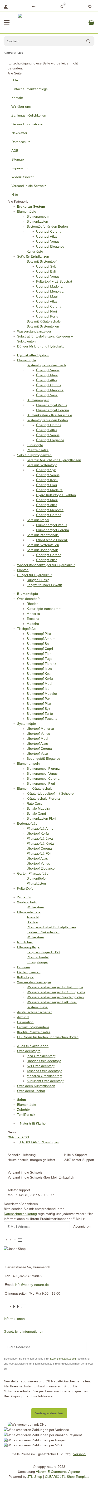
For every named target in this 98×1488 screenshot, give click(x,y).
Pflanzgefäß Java (40, 838)
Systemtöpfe (26, 723)
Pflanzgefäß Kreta (40, 843)
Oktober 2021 (18, 1137)
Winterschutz (27, 902)
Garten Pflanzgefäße (33, 873)
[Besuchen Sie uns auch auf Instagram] (16, 1240)
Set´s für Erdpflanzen (33, 256)
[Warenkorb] (91, 22)
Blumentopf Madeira (42, 693)
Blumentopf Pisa (39, 634)
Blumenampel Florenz (43, 768)
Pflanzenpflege (28, 947)
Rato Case (35, 803)
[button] (34, 6)
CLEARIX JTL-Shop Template (67, 1476)
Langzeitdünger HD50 (43, 952)
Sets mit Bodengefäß (42, 550)
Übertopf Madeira (49, 286)
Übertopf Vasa (47, 395)
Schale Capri (36, 813)
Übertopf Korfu (47, 316)
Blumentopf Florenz (41, 664)
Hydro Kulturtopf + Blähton (56, 495)
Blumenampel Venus (51, 405)
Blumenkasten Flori (41, 818)
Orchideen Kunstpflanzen (36, 1086)
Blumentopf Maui (39, 683)
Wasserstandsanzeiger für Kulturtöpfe (55, 987)
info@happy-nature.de (32, 1285)
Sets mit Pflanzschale (43, 535)
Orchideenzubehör (31, 1091)
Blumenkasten (37, 221)
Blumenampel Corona (52, 410)
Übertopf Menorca (50, 291)
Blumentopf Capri (40, 649)
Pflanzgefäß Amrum (41, 828)
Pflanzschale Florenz (52, 540)
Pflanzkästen (36, 883)
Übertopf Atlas (46, 236)
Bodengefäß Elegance (43, 758)
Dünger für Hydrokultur (34, 575)
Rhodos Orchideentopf (44, 1061)
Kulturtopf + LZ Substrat (54, 281)
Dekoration (25, 1022)
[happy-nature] (49, 22)
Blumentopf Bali (38, 644)
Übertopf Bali (46, 271)
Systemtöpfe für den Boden (47, 226)
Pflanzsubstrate (28, 912)
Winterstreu (35, 907)
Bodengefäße (27, 823)
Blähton (23, 570)
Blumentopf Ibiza (39, 669)
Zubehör (23, 1109)
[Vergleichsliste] (62, 6)
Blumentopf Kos (38, 673)
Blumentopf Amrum (41, 639)
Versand (79, 1454)
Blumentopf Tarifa (40, 713)
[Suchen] (90, 41)
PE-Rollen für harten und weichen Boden (47, 1037)
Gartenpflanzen (28, 972)
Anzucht (33, 917)
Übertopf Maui (47, 296)
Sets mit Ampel (38, 520)
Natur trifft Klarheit (33, 1123)
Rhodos (32, 604)
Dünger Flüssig (38, 580)
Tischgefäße (26, 629)
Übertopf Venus (47, 241)
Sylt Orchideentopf (40, 1066)
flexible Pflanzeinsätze (33, 1032)
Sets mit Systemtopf (42, 261)
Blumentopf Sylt (38, 708)
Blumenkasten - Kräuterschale (49, 415)
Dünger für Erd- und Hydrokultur (41, 346)
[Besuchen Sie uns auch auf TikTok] (20, 1240)
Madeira (33, 624)
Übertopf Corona (48, 231)
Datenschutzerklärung (20, 1214)
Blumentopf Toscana (42, 718)
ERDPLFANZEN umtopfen (39, 1142)
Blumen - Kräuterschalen (35, 788)
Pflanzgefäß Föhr (40, 853)
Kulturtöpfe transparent (44, 609)
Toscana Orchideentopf (44, 1071)
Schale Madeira (38, 808)
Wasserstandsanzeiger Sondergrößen (55, 997)
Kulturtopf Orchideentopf (45, 1081)
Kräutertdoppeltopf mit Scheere (50, 793)
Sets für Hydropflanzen (34, 455)
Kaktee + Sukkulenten (43, 932)
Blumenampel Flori (41, 783)
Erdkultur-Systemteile (33, 1027)
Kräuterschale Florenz (43, 798)
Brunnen (23, 967)
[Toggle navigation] (7, 22)
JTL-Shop (35, 1476)
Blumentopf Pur (38, 698)
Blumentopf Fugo (40, 659)
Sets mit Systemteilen (43, 326)
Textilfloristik (26, 1114)
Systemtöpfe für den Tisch (46, 365)
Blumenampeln (38, 216)
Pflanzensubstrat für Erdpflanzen (51, 927)
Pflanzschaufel (38, 957)
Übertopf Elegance (50, 246)
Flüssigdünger (37, 962)
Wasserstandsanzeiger (34, 331)
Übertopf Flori (46, 311)
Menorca (33, 614)
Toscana (33, 619)
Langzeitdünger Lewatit (44, 585)
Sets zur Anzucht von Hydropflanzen (54, 460)
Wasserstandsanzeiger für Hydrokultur (46, 565)
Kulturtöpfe (35, 251)
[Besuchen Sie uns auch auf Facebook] (12, 1240)
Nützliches (25, 942)
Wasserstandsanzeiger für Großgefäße (56, 992)
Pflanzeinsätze (38, 450)
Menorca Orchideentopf (44, 1076)
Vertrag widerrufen (49, 1413)
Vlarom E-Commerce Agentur (58, 1471)
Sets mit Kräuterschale (44, 321)
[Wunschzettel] (90, 6)
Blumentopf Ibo (38, 688)
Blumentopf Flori (39, 654)
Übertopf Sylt (46, 266)
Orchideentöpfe (28, 599)
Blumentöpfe (26, 211)
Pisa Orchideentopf (41, 1056)
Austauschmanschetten (34, 1012)
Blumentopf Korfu (40, 678)
